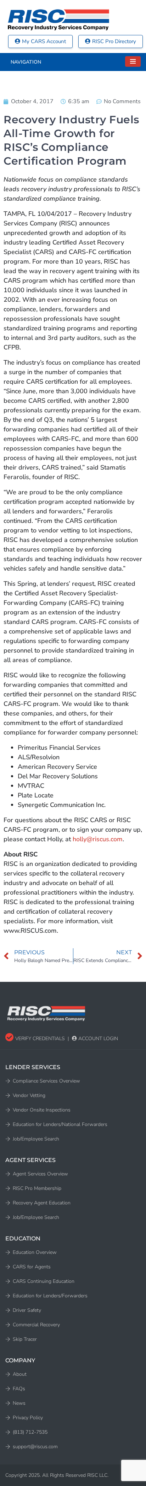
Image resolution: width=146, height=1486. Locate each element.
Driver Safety (27, 1310)
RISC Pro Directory (114, 41)
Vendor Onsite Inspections (42, 1110)
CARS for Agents (32, 1266)
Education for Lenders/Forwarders (50, 1295)
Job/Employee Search (36, 1139)
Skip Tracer (25, 1339)
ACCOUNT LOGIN (97, 1038)
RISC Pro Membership (37, 1188)
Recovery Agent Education (42, 1202)
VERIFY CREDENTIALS (39, 1038)
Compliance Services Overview (46, 1081)
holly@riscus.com (98, 839)
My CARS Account (44, 41)
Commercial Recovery (36, 1324)
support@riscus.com (35, 1446)
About (20, 1374)
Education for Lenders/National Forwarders (60, 1124)
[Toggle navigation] (133, 61)
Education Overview (35, 1252)
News (19, 1403)
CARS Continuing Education (43, 1281)
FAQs (19, 1388)
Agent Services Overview (40, 1173)
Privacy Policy (28, 1417)
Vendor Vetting (29, 1095)
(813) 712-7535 (30, 1432)
